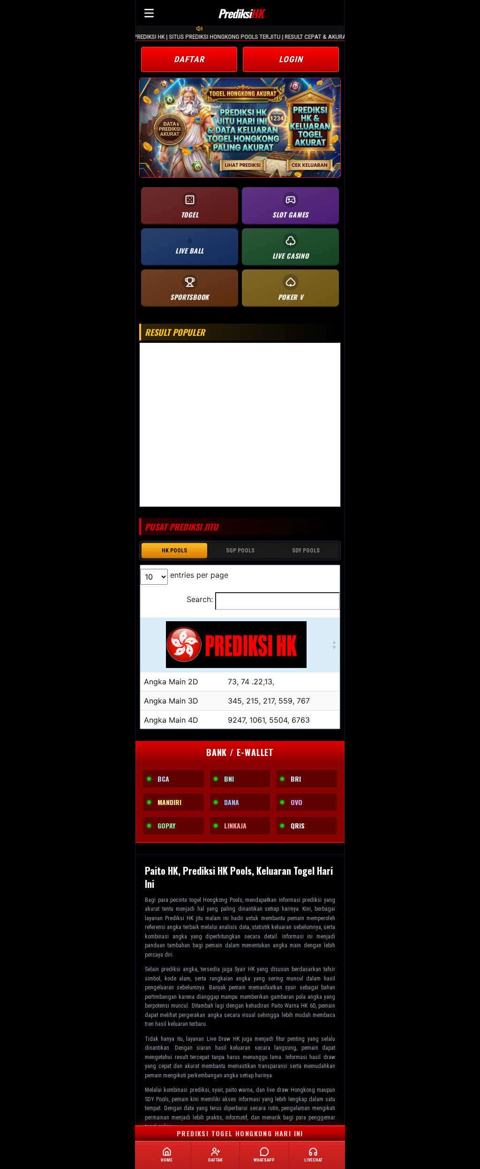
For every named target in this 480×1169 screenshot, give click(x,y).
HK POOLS (174, 550)
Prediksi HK (179, 918)
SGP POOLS (240, 550)
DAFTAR (189, 59)
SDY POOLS (306, 550)
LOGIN (291, 59)
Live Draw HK (223, 1039)
